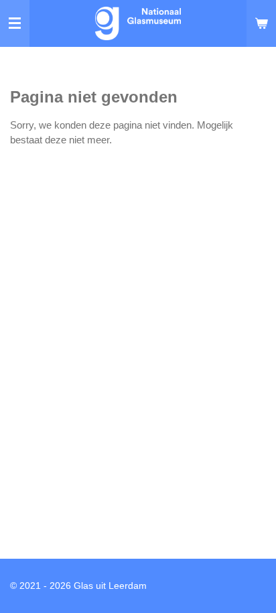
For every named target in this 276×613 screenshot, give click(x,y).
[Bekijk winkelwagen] (261, 23)
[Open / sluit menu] (14, 23)
